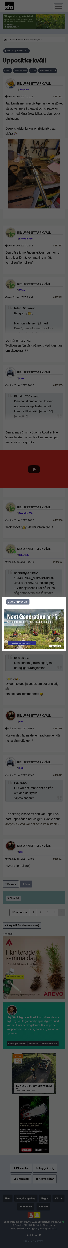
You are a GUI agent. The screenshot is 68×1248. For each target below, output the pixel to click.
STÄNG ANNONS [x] (18, 602)
